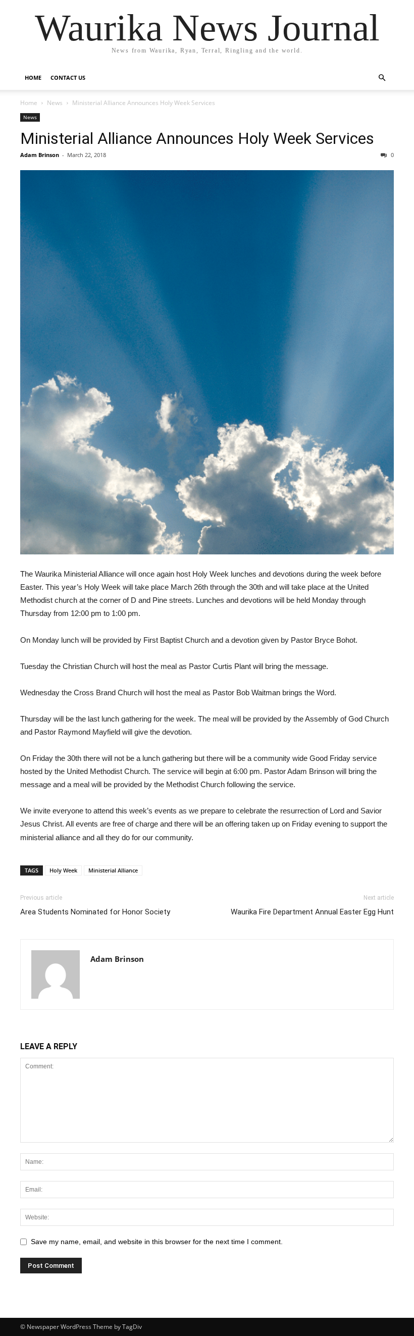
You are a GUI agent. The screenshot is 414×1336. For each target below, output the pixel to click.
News (55, 102)
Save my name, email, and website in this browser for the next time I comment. (157, 1242)
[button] (382, 78)
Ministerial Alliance (113, 870)
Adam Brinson (39, 155)
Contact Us (67, 77)
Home (33, 77)
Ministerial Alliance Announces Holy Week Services (197, 138)
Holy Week (63, 870)
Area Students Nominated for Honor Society (95, 911)
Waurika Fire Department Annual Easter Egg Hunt (312, 911)
